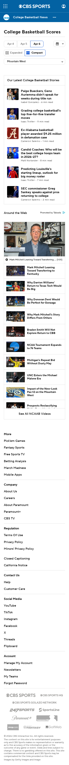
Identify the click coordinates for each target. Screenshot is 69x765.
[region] (34, 239)
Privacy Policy (13, 542)
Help (7, 582)
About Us (10, 491)
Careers (9, 498)
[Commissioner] (47, 717)
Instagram (11, 619)
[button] (5, 6)
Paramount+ (12, 512)
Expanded (16, 53)
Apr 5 (24, 44)
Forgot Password (15, 683)
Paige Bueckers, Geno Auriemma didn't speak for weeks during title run (39, 94)
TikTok (8, 612)
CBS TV (9, 518)
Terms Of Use (13, 535)
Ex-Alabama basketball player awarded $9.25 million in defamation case (41, 133)
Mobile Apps (13, 475)
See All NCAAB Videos (35, 414)
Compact (37, 53)
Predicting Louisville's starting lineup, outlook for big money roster (39, 172)
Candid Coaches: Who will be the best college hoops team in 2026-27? (41, 153)
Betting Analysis (15, 461)
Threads (9, 639)
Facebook (10, 626)
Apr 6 (37, 44)
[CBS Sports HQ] (51, 695)
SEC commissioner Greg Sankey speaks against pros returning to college (40, 192)
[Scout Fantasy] (32, 727)
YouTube (10, 606)
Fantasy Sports (14, 448)
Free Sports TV (14, 454)
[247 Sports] (22, 709)
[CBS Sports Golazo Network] (34, 702)
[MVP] (13, 726)
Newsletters (12, 670)
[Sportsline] (49, 709)
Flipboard (10, 646)
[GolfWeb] (54, 727)
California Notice (15, 565)
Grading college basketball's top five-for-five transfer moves (41, 114)
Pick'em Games (14, 441)
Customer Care (14, 589)
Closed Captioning (17, 559)
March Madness (15, 468)
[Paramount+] (22, 717)
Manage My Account (18, 663)
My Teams (11, 676)
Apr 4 (10, 44)
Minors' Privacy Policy (19, 549)
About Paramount (16, 505)
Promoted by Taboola (50, 212)
